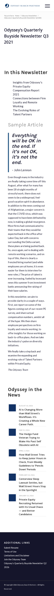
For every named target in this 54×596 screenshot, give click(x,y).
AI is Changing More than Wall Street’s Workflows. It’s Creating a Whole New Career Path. (32, 417)
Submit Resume (11, 547)
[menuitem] (46, 6)
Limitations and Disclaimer (16, 555)
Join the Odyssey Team (15, 559)
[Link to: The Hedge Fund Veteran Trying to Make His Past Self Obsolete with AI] (12, 432)
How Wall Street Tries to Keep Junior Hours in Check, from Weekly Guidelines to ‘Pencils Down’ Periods (32, 462)
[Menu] (46, 6)
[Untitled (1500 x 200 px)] (22, 6)
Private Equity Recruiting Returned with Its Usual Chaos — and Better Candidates (31, 507)
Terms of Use (10, 551)
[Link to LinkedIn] (48, 592)
